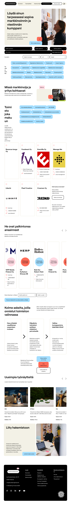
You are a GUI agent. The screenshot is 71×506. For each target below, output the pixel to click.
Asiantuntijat (37, 3)
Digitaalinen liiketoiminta (36, 63)
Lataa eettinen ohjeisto (43, 370)
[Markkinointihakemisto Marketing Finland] (10, 3)
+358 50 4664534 (60, 172)
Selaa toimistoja (58, 197)
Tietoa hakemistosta (42, 483)
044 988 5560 (43, 208)
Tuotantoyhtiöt (58, 72)
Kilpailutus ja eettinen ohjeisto (41, 475)
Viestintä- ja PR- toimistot (55, 77)
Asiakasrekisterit (47, 116)
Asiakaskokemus (37, 112)
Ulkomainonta (28, 77)
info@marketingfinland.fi (13, 482)
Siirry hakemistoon (35, 43)
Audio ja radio (39, 121)
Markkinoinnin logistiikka (38, 67)
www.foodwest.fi (28, 173)
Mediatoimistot (38, 72)
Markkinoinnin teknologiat (55, 67)
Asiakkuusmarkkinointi (27, 121)
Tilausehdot (57, 479)
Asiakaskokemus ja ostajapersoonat (30, 116)
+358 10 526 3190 (44, 172)
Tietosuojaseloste (41, 485)
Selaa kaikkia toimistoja (43, 359)
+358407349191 (12, 210)
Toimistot (20, 3)
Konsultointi (16, 67)
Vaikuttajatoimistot (40, 77)
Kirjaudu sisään (57, 3)
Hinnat (55, 474)
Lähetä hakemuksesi (29, 454)
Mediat (29, 72)
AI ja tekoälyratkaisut (26, 107)
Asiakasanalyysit (25, 112)
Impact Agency (59, 63)
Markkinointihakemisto (59, 470)
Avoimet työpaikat (42, 481)
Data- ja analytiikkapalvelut (20, 63)
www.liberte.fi (11, 213)
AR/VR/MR (51, 107)
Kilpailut (39, 473)
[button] (62, 230)
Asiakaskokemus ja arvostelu (52, 112)
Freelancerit (49, 63)
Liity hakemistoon (46, 3)
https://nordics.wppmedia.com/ (11, 283)
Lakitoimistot (25, 67)
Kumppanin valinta (42, 479)
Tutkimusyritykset (17, 77)
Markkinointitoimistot (18, 72)
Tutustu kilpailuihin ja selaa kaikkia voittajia (17, 300)
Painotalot (48, 72)
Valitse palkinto (58, 48)
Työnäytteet (28, 3)
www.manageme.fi (60, 174)
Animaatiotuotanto (40, 107)
